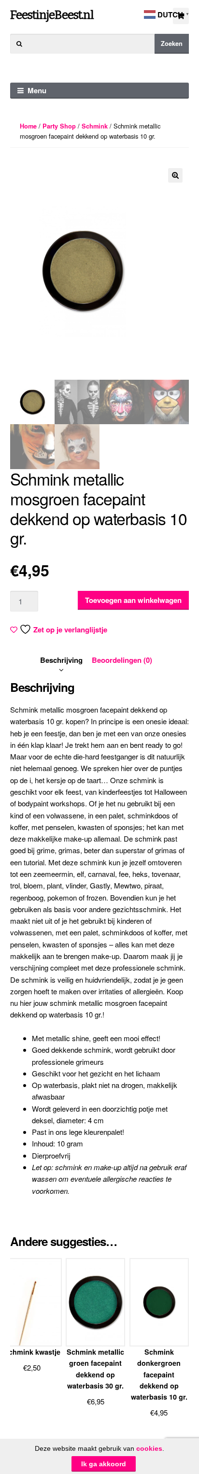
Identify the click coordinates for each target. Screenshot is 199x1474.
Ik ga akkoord (103, 1464)
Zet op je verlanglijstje (70, 629)
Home (28, 126)
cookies (149, 1448)
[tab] (61, 660)
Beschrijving (61, 660)
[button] (175, 175)
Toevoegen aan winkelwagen (133, 600)
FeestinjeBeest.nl (52, 15)
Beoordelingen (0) (122, 660)
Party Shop (59, 126)
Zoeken (172, 43)
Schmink (95, 126)
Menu (37, 90)
